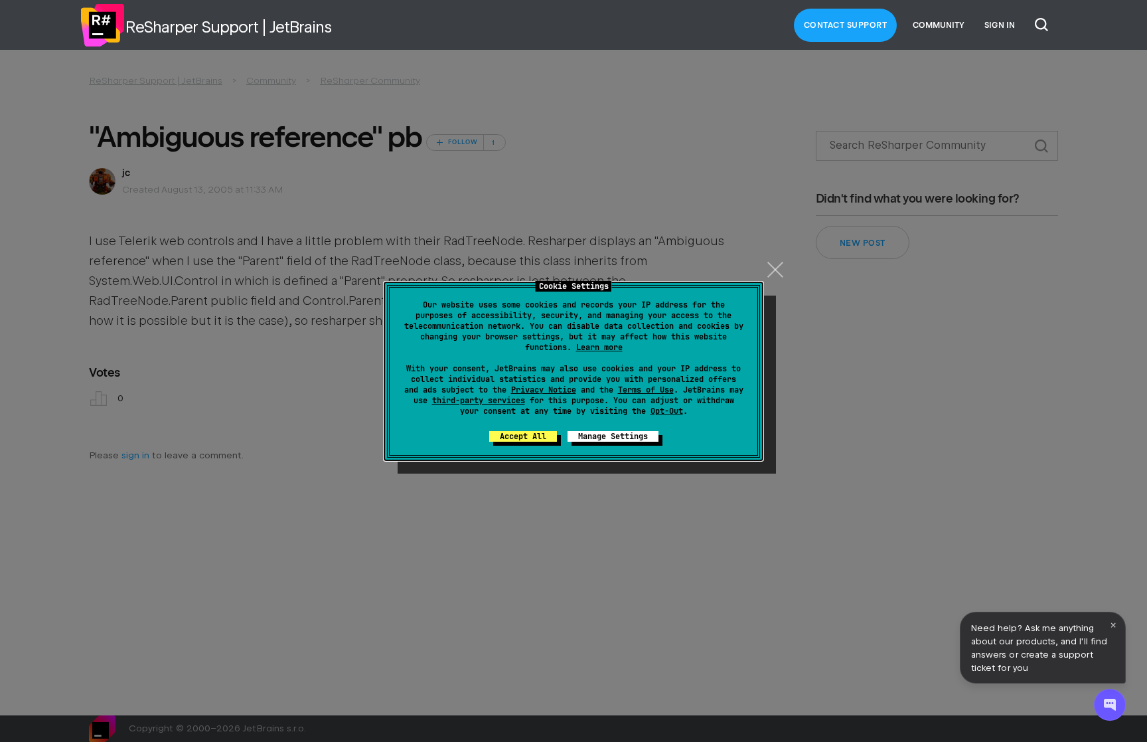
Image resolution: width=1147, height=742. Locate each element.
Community (938, 25)
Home (102, 25)
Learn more (599, 347)
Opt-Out (666, 411)
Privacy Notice (543, 390)
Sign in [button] (999, 25)
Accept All (523, 436)
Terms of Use (646, 390)
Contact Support (845, 25)
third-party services (478, 400)
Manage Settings (613, 436)
